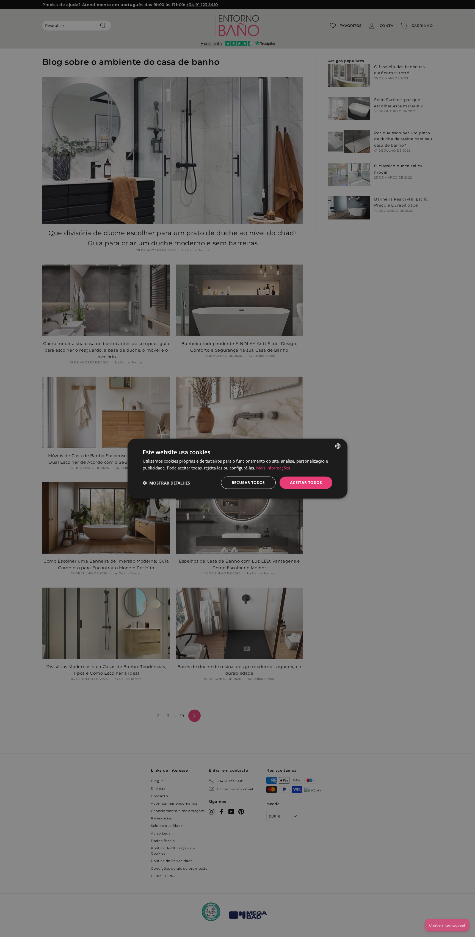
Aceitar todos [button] (306, 482)
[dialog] (237, 468)
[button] (166, 483)
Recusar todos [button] (248, 482)
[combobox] (338, 446)
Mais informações (273, 467)
